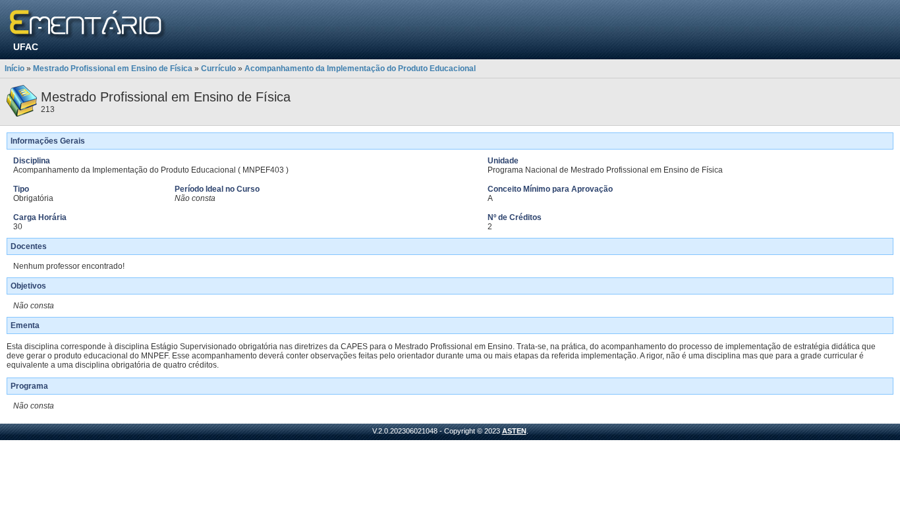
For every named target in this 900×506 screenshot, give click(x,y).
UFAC (25, 47)
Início (14, 68)
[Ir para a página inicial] (88, 25)
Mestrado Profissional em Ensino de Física (112, 68)
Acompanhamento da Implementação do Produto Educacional (360, 68)
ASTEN (514, 431)
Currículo (218, 68)
